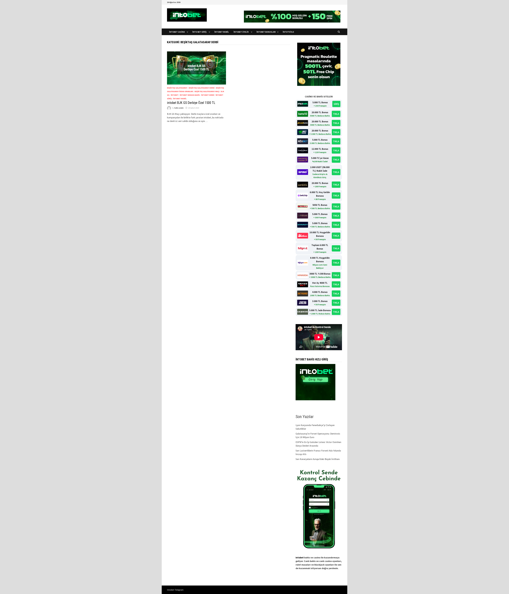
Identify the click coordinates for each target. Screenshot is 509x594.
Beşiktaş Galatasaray (177, 88)
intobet (174, 95)
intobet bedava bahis (190, 95)
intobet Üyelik (241, 31)
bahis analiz (179, 108)
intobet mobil (180, 98)
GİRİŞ (336, 103)
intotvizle (288, 31)
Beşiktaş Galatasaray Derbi (201, 88)
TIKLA (336, 113)
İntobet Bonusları (266, 31)
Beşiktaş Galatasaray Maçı (207, 91)
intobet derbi (207, 95)
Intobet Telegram (175, 589)
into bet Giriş (199, 31)
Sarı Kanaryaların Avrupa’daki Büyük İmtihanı (318, 459)
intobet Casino (177, 31)
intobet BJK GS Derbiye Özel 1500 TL (191, 103)
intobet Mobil (221, 31)
